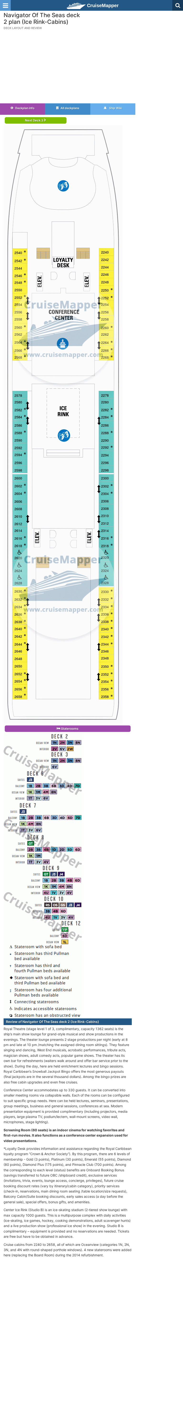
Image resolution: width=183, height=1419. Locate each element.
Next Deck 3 (34, 120)
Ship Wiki (115, 108)
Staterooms (69, 728)
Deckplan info (24, 108)
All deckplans (69, 108)
